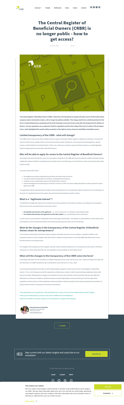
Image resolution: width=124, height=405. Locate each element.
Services (37, 8)
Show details (29, 401)
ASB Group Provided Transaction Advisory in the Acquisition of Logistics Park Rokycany (48, 299)
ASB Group (58, 368)
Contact (83, 8)
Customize (106, 393)
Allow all (108, 387)
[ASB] (19, 8)
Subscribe (95, 354)
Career (75, 8)
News (67, 8)
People (47, 8)
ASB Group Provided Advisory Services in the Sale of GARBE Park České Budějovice (46, 295)
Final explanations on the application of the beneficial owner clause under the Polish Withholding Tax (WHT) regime (57, 292)
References (57, 8)
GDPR (71, 375)
